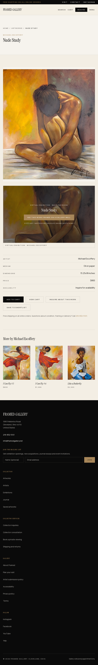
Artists (6, 485)
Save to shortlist (17, 307)
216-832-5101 (81, 316)
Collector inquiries (11, 525)
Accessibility (8, 586)
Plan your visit (8, 572)
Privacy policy (8, 593)
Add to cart (13, 299)
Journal (6, 499)
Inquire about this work (62, 299)
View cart (34, 299)
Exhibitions (7, 492)
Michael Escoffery (86, 258)
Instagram (89, 2)
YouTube (7, 633)
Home (6, 28)
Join (89, 460)
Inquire (81, 10)
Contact (75, 2)
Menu (92, 10)
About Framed (9, 565)
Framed (12, 9)
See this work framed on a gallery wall (49, 217)
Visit (64, 2)
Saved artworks (9, 507)
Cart (70, 10)
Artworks (16, 28)
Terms (6, 601)
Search (62, 10)
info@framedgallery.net (13, 441)
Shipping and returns (12, 546)
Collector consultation (12, 532)
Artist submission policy (13, 579)
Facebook (7, 626)
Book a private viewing (12, 539)
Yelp (5, 640)
